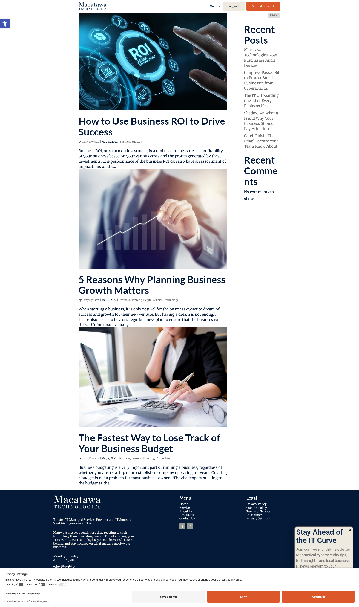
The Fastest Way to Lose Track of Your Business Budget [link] (149, 443)
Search (274, 14)
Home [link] (184, 504)
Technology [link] (171, 300)
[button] (350, 530)
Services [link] (185, 508)
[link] (5, 23)
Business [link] (124, 458)
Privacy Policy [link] (256, 504)
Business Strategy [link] (131, 141)
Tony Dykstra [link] (90, 141)
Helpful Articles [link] (152, 300)
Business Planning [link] (130, 300)
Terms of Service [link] (258, 511)
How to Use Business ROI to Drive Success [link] (152, 126)
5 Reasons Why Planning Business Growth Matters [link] (152, 285)
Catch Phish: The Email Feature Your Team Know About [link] (261, 141)
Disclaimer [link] (254, 515)
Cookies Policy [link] (256, 508)
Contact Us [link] (187, 518)
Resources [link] (187, 515)
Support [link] (233, 6)
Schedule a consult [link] (263, 6)
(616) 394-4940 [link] (64, 566)
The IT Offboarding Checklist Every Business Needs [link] (261, 100)
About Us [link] (186, 511)
